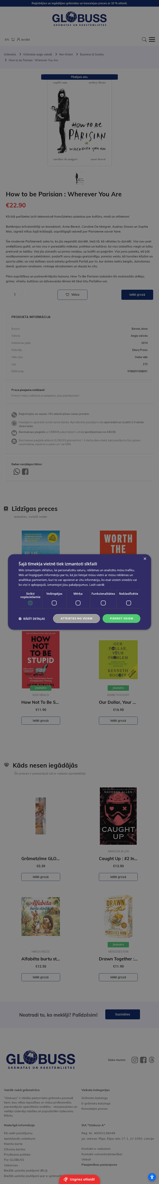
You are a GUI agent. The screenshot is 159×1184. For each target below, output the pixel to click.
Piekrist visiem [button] (121, 618)
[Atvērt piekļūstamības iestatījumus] (152, 1177)
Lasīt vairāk (97, 585)
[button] (32, 618)
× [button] (144, 558)
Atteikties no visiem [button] (76, 618)
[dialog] (79, 592)
